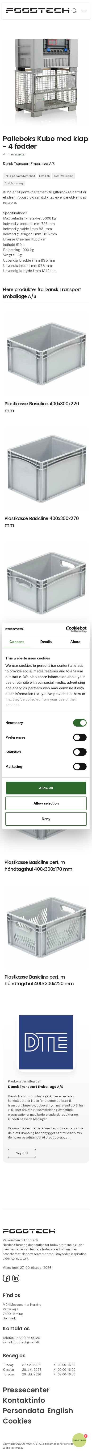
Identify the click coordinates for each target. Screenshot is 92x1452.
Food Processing (14, 183)
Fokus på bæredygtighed (19, 176)
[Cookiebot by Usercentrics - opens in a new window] (66, 629)
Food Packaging (63, 176)
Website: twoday (13, 1447)
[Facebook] (6, 1280)
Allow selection (46, 803)
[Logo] (37, 11)
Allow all (46, 788)
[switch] (80, 737)
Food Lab (44, 176)
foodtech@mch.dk (26, 1342)
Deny (46, 819)
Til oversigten (16, 154)
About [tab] (75, 642)
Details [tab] (46, 642)
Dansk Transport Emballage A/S (29, 164)
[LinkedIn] (15, 1280)
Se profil (22, 1153)
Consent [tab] (16, 642)
